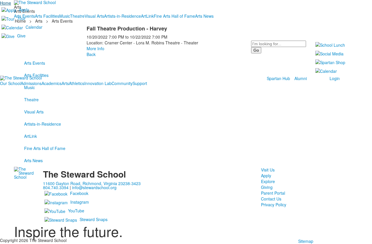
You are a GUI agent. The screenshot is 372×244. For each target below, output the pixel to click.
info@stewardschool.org (94, 187)
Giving (267, 187)
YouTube (76, 211)
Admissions (31, 83)
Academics (52, 83)
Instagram (79, 202)
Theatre (31, 99)
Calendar (34, 27)
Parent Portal (273, 193)
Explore (268, 181)
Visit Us (268, 170)
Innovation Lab (98, 83)
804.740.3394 (56, 187)
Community (122, 83)
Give (21, 36)
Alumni (300, 78)
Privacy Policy (273, 204)
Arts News (33, 160)
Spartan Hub (278, 78)
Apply (24, 9)
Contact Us (271, 199)
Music (29, 87)
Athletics (76, 83)
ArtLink (30, 136)
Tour (21, 18)
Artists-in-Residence (42, 124)
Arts (65, 83)
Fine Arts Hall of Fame (44, 148)
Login (335, 78)
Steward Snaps (94, 219)
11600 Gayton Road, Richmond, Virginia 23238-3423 (92, 183)
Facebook (79, 193)
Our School (10, 83)
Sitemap (305, 241)
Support (140, 83)
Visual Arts (34, 112)
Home (5, 3)
